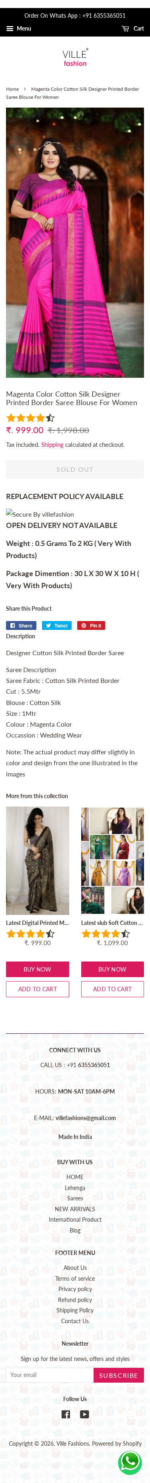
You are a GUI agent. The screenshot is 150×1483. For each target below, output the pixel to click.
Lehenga (75, 1188)
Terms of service (75, 1278)
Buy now (38, 969)
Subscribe (118, 1375)
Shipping (52, 444)
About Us (75, 1268)
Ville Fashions (72, 1443)
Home (12, 89)
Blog (75, 1230)
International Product (75, 1219)
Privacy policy (75, 1289)
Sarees (75, 1198)
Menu (23, 28)
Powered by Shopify (117, 1443)
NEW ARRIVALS (75, 1209)
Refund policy (75, 1300)
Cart (138, 28)
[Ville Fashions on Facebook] (65, 1416)
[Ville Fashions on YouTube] (84, 1416)
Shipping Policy (75, 1310)
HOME (75, 1177)
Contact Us (75, 1321)
